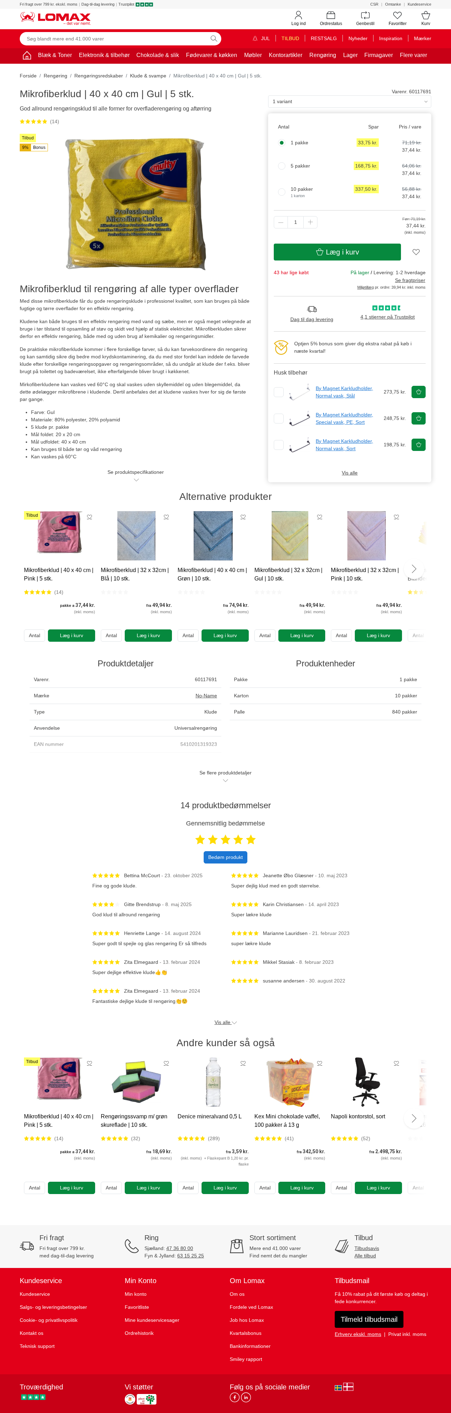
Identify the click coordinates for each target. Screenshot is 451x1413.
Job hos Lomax (247, 1320)
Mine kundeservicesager (152, 1320)
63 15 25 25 (190, 1255)
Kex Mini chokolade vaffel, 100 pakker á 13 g (287, 1120)
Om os (237, 1294)
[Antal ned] (281, 222)
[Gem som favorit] (89, 516)
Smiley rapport (246, 1359)
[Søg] (214, 38)
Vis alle (350, 473)
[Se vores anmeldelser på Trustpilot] (33, 1397)
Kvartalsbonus (245, 1333)
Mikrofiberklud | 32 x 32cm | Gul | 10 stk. (288, 574)
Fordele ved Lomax (251, 1307)
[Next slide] (414, 569)
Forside (28, 75)
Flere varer (413, 55)
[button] (34, 147)
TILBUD (290, 38)
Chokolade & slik (157, 55)
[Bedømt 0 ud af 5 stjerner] (114, 592)
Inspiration (390, 38)
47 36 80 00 (179, 1248)
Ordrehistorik (139, 1333)
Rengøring (322, 55)
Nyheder (357, 38)
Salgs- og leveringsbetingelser (53, 1307)
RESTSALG (324, 38)
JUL (265, 38)
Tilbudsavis (366, 1248)
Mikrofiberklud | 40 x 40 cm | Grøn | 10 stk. (212, 574)
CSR (374, 4)
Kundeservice (419, 4)
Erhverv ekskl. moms (358, 1334)
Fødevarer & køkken (211, 55)
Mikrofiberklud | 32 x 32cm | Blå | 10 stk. (135, 574)
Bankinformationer (250, 1346)
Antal (34, 635)
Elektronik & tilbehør (104, 55)
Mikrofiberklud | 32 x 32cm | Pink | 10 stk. (365, 574)
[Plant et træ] (146, 1399)
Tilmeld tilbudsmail (369, 1319)
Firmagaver (378, 55)
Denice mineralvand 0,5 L (210, 1116)
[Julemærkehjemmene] (130, 1399)
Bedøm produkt (225, 857)
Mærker (422, 38)
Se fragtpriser (410, 280)
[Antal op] (310, 222)
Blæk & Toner (55, 55)
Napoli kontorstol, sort (358, 1116)
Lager (350, 55)
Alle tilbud (365, 1255)
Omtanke (393, 4)
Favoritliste (137, 1307)
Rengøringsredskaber (98, 75)
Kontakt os (31, 1333)
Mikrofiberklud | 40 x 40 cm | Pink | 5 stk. (58, 574)
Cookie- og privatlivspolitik (49, 1320)
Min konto (136, 1294)
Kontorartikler (285, 55)
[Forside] (27, 56)
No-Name (206, 695)
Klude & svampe (148, 75)
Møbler (253, 55)
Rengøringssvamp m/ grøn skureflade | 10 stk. (134, 1120)
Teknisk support (37, 1346)
